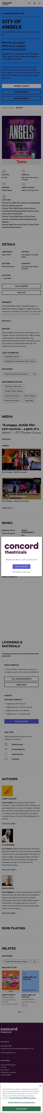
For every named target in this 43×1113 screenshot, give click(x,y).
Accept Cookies (21, 1109)
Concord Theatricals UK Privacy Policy (22, 1098)
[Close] (40, 1085)
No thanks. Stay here (21, 572)
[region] (21, 1098)
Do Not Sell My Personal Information (21, 1102)
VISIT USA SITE (21, 566)
